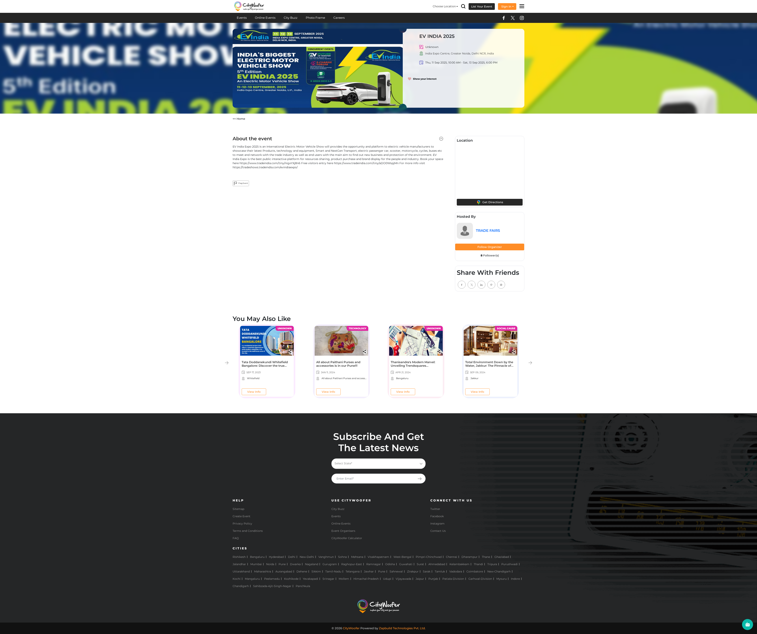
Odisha (390, 564)
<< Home (239, 119)
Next (530, 363)
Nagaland (311, 564)
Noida (270, 564)
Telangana (353, 571)
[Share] (290, 351)
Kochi (237, 579)
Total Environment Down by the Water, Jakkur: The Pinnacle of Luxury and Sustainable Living (489, 365)
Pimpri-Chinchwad (429, 557)
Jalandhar (239, 564)
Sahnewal (396, 571)
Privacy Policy (242, 523)
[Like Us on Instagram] (522, 18)
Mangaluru (252, 579)
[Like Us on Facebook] (504, 18)
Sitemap (238, 509)
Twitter (435, 509)
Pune (282, 564)
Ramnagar (373, 564)
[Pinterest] (491, 285)
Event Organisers (343, 531)
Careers (339, 18)
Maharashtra (262, 571)
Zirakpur (413, 571)
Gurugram (330, 564)
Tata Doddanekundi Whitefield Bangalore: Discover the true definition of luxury (265, 365)
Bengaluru (257, 557)
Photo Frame (315, 18)
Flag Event (243, 183)
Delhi (291, 557)
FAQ (236, 538)
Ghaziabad (501, 557)
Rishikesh (239, 557)
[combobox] (378, 463)
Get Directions (492, 202)
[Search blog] (463, 6)
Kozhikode (291, 579)
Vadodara (455, 571)
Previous (227, 363)
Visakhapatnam (378, 557)
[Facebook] (462, 285)
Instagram (437, 523)
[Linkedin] (481, 285)
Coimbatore (474, 571)
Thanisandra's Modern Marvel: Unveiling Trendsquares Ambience (413, 365)
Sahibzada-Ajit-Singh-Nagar (272, 586)
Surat (420, 564)
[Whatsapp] (501, 285)
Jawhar (369, 571)
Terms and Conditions (248, 531)
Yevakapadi (310, 579)
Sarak (426, 571)
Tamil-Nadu (333, 571)
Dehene (301, 571)
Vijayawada (403, 579)
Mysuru (501, 579)
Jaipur (420, 579)
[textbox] (382, 463)
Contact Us (438, 531)
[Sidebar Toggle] (521, 6)
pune (381, 571)
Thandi (478, 564)
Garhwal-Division (480, 579)
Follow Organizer (489, 247)
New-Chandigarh (499, 571)
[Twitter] (471, 285)
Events (242, 18)
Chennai (451, 557)
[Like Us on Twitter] (513, 18)
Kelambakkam (459, 564)
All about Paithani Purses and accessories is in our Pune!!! (338, 363)
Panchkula (303, 586)
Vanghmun (326, 557)
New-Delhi (307, 557)
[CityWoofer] (249, 6)
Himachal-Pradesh (366, 579)
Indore (515, 579)
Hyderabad (276, 557)
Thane (486, 557)
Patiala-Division (453, 579)
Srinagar (328, 579)
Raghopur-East (351, 564)
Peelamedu (272, 579)
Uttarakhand (241, 571)
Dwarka (295, 564)
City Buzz (290, 18)
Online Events (265, 18)
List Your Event (481, 6)
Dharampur (469, 557)
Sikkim (316, 571)
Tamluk (440, 571)
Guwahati (405, 564)
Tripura (492, 564)
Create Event (241, 516)
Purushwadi (509, 564)
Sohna (342, 557)
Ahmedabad (436, 564)
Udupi (387, 579)
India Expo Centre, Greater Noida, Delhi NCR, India (459, 53)
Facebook (437, 516)
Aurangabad (283, 571)
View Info (254, 392)
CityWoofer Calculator (346, 538)
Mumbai (256, 564)
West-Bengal (402, 557)
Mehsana (357, 557)
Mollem (344, 579)
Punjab (433, 579)
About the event (252, 138)
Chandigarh (241, 586)
